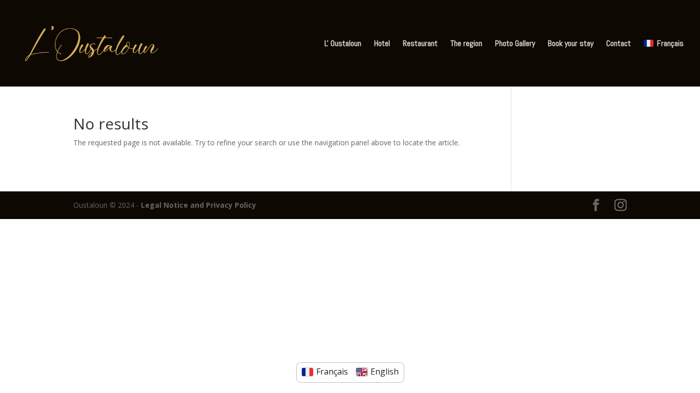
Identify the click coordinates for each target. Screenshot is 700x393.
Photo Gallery (515, 44)
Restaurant (420, 44)
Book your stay (570, 44)
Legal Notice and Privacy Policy (198, 205)
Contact (618, 44)
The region (466, 44)
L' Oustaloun (342, 44)
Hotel (382, 44)
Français (670, 43)
